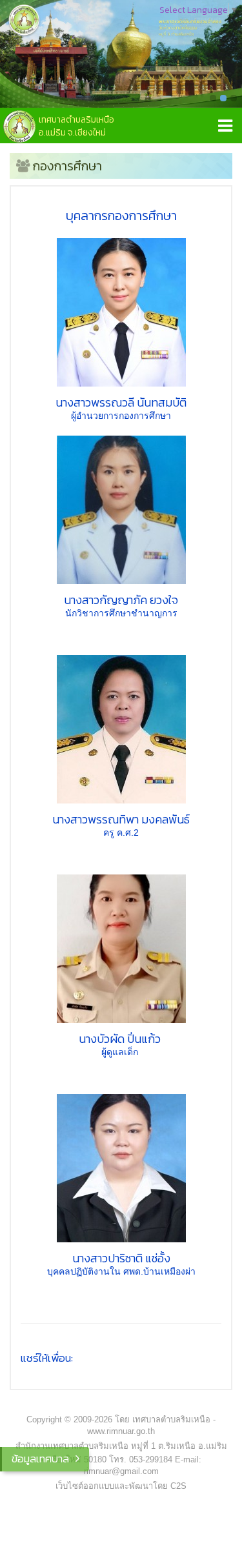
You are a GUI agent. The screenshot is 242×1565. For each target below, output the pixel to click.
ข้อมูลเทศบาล (40, 1458)
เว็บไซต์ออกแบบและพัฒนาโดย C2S (121, 1486)
